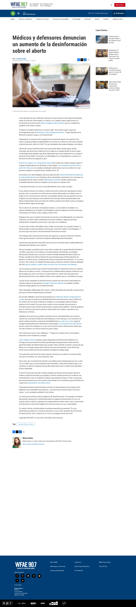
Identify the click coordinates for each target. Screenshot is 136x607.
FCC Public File (79, 570)
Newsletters (118, 19)
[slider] (21, 13)
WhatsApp (48, 180)
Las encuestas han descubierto (70, 324)
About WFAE (53, 562)
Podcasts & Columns (61, 19)
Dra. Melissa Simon (28, 340)
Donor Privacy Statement (82, 566)
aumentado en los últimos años (38, 383)
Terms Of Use (103, 566)
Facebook (56, 180)
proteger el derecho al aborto (53, 283)
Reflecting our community (57, 566)
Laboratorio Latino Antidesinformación (50, 132)
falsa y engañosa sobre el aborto (53, 123)
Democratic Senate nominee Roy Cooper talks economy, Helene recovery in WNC (115, 86)
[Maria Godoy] (16, 442)
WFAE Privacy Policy (105, 562)
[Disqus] (68, 483)
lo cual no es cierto (66, 321)
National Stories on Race (26, 424)
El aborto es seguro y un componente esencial (36, 163)
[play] (12, 13)
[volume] (18, 13)
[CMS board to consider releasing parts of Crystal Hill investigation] (102, 71)
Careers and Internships (57, 570)
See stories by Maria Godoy (33, 444)
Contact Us (78, 562)
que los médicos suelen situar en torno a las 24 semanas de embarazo (51, 264)
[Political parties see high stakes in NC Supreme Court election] (102, 39)
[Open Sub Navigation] (16, 19)
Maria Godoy (22, 59)
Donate (121, 5)
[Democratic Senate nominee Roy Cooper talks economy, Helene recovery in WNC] (102, 85)
